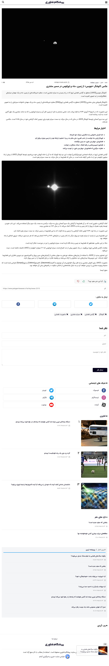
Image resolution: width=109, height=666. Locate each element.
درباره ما (54, 639)
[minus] (78, 281)
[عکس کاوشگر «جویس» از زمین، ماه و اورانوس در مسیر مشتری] (54, 43)
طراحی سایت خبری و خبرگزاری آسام (52, 656)
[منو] (106, 2)
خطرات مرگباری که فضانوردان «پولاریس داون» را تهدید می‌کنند (83, 148)
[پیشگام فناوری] (54, 2)
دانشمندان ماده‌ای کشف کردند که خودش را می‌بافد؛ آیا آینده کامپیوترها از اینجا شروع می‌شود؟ (40, 484)
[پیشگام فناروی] (54, 644)
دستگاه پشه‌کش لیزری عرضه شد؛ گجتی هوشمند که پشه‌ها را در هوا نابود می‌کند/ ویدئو (43, 422)
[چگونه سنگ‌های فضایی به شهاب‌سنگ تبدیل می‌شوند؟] (102, 650)
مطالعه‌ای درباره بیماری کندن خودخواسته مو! (92, 533)
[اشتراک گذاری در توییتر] (90, 304)
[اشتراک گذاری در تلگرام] (54, 304)
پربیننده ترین (90, 549)
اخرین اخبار (102, 549)
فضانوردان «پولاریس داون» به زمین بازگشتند (88, 141)
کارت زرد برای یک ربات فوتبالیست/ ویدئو (57, 453)
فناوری (103, 416)
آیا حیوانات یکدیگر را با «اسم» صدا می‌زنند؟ (92, 587)
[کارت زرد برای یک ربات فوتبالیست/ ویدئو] (94, 465)
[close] (105, 644)
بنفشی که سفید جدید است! (98, 522)
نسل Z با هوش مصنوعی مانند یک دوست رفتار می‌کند (88, 607)
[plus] (83, 281)
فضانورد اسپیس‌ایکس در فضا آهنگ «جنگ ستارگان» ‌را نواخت (83, 145)
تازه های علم (100, 517)
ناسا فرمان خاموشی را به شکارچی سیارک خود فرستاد (86, 135)
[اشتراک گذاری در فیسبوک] (18, 304)
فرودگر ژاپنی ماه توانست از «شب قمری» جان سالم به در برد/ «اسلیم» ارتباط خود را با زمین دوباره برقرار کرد (69, 138)
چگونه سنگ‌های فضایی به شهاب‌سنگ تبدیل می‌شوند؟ (88, 556)
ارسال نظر (100, 370)
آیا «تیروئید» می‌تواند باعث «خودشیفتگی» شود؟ (90, 576)
